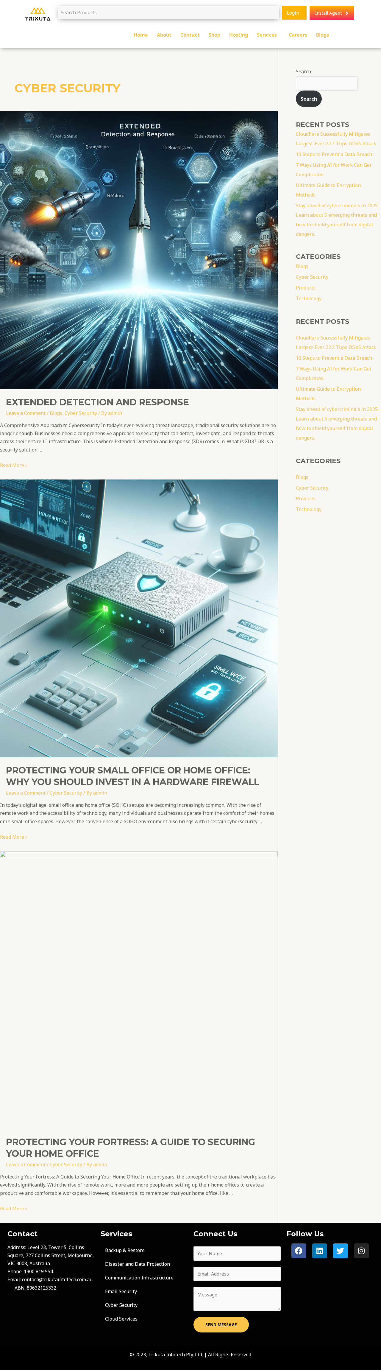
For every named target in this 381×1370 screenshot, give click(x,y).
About (164, 35)
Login (293, 13)
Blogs (322, 35)
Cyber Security (81, 413)
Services (267, 35)
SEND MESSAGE (221, 1324)
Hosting (238, 35)
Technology (308, 298)
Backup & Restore (125, 1250)
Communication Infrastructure (139, 1277)
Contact (190, 35)
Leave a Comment (26, 413)
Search (303, 71)
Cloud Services (121, 1318)
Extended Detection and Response (97, 402)
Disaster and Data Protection (137, 1264)
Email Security (121, 1291)
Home (141, 35)
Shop (214, 35)
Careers (298, 35)
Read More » (14, 465)
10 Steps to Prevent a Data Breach (334, 154)
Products (306, 287)
